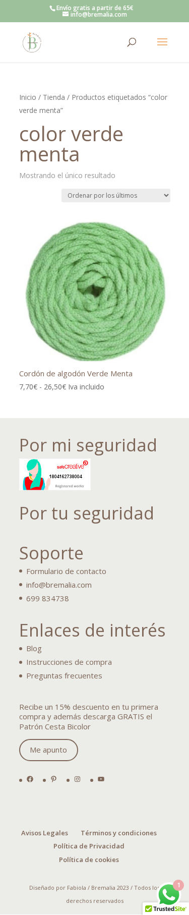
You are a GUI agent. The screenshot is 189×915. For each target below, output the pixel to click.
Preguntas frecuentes (64, 675)
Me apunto (48, 750)
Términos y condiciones (119, 832)
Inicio (27, 97)
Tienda (54, 97)
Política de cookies (89, 859)
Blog (34, 648)
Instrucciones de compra (69, 662)
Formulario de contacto (66, 571)
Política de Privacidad (88, 845)
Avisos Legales (44, 832)
